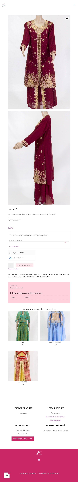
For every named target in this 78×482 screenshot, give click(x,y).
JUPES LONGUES (17, 277)
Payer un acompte (18, 253)
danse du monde (64, 274)
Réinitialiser (15, 246)
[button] (67, 18)
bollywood (29, 274)
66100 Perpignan (55, 420)
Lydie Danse (46, 277)
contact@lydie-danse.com (22, 439)
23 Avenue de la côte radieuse (55, 417)
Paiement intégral (18, 258)
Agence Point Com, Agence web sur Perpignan (43, 473)
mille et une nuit (28, 277)
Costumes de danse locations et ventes (45, 274)
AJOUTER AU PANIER (24, 265)
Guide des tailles (13, 269)
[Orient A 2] (39, 204)
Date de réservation (15, 240)
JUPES (9, 277)
